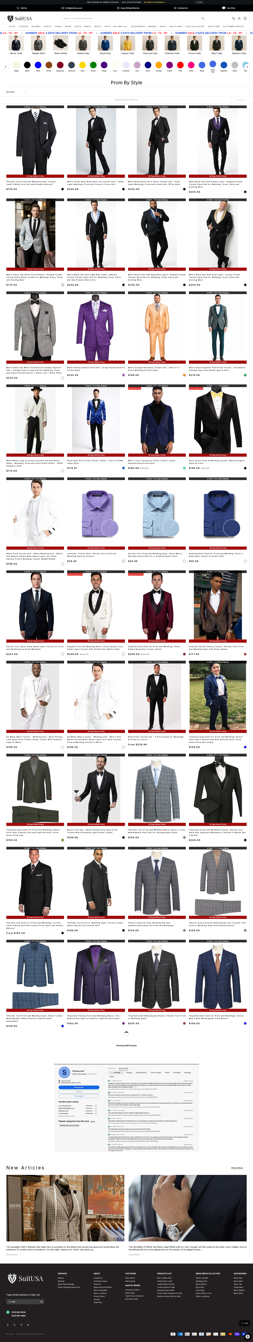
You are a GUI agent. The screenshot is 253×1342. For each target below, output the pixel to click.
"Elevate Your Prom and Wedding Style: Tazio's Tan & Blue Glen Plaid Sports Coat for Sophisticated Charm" (217, 1296)
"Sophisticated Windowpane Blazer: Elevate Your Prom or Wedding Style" (157, 1017)
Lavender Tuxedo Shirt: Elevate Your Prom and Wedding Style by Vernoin (91, 555)
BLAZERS (36, 27)
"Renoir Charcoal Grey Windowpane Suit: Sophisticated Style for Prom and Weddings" (151, 924)
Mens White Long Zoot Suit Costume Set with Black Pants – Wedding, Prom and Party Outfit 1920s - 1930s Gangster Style (34, 463)
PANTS (87, 27)
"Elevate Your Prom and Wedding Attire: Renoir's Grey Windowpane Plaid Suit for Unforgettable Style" (156, 831)
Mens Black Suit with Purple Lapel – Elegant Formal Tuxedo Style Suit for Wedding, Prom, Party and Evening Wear (215, 184)
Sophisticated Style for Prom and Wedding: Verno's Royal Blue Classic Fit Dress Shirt (216, 555)
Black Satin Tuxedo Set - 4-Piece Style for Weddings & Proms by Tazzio (156, 738)
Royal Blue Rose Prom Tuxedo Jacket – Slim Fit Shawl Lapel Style (95, 462)
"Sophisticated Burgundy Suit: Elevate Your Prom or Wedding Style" (33, 1296)
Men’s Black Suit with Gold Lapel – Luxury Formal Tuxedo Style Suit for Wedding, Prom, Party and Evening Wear (214, 277)
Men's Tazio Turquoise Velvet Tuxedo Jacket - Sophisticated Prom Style (152, 462)
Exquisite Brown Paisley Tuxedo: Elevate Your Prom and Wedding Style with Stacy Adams (216, 648)
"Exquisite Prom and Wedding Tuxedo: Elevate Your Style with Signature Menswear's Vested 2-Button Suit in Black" (217, 832)
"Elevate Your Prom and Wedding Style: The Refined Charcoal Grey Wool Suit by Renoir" (94, 1110)
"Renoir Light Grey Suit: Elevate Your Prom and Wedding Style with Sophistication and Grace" (152, 1110)
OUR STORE (214, 27)
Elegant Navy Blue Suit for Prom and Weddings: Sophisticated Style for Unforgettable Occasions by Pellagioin (94, 1297)
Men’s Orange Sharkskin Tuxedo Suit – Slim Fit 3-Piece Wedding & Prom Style (154, 369)
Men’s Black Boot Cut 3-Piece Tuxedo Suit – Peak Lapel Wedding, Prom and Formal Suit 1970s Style (154, 183)
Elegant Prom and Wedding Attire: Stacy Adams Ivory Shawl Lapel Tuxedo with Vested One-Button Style (95, 648)
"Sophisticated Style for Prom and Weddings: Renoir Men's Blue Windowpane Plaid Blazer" (216, 1017)
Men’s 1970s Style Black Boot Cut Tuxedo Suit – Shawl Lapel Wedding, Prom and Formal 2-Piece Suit (95, 183)
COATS (77, 27)
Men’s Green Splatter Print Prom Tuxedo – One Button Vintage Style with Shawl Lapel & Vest (217, 369)
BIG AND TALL (120, 27)
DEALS (163, 27)
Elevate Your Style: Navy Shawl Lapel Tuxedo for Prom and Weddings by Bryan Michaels (35, 648)
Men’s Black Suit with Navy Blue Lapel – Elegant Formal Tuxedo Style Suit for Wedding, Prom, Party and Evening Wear (157, 277)
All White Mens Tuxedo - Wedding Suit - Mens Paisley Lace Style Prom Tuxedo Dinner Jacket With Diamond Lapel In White (34, 739)
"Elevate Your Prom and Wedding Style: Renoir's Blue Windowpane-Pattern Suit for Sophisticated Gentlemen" (34, 1018)
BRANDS (152, 27)
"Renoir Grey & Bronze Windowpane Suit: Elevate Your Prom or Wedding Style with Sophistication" (217, 924)
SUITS (12, 27)
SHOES (58, 27)
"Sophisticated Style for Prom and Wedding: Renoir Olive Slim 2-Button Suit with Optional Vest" (33, 1203)
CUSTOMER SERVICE (233, 27)
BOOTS (98, 27)
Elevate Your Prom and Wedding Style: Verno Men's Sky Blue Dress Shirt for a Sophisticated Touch (155, 555)
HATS (107, 27)
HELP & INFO (175, 27)
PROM (68, 27)
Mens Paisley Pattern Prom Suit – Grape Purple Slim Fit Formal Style (96, 369)
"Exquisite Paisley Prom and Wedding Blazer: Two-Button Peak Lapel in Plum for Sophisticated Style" (94, 1017)
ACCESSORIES (138, 27)
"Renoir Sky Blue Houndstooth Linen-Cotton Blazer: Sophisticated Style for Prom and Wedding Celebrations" (33, 1111)
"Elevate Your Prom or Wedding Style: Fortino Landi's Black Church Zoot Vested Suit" (95, 924)
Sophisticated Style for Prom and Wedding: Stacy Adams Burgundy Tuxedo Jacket (154, 648)
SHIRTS (48, 27)
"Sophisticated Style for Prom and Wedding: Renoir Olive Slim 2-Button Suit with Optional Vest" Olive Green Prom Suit (33, 832)
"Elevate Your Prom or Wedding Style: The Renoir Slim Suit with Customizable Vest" (217, 1203)
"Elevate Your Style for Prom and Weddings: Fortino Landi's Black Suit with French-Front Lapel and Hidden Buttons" (34, 925)
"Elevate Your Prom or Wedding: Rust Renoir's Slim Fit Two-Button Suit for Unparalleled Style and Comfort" (217, 1110)
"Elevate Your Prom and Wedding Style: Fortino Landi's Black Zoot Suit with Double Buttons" (31, 183)
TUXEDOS (23, 27)
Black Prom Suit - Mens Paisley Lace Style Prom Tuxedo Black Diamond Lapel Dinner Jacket (92, 831)
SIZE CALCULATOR (195, 27)
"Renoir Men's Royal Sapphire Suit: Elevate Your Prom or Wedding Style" (95, 1203)
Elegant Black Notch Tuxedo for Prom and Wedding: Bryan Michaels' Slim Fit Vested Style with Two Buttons (155, 1297)
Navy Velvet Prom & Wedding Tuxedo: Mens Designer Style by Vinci (217, 462)
